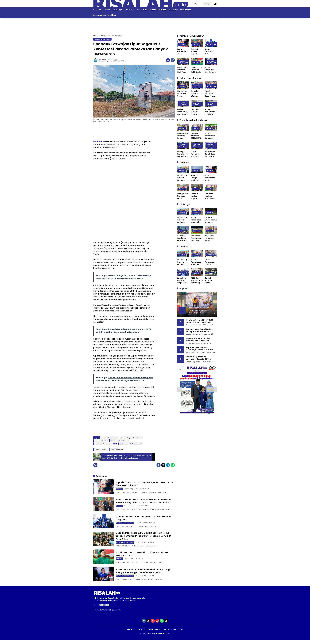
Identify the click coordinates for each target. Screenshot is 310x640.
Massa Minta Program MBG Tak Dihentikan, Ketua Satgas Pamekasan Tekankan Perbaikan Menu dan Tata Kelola (143, 535)
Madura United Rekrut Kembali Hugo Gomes (211, 220)
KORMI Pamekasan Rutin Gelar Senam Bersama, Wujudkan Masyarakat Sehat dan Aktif (196, 220)
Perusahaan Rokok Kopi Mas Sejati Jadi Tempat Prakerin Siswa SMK (210, 154)
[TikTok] (166, 621)
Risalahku (102, 59)
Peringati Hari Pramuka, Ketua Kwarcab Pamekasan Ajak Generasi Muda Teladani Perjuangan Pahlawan (183, 135)
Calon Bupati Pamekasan (132, 438)
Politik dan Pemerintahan (102, 39)
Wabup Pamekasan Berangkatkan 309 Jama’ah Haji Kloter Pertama (183, 154)
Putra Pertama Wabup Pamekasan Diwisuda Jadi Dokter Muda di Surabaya (196, 154)
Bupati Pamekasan (110, 438)
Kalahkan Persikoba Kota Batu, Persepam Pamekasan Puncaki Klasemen (182, 238)
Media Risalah (102, 441)
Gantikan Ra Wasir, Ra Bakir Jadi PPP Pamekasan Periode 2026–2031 (196, 69)
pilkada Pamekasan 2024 (107, 444)
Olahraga (182, 231)
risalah (124, 444)
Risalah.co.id (137, 444)
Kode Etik (141, 629)
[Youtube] (157, 621)
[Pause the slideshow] (209, 389)
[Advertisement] (66, 23)
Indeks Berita (154, 629)
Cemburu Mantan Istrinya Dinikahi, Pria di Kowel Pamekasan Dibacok (196, 112)
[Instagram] (153, 621)
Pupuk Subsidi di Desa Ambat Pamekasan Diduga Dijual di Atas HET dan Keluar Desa (210, 93)
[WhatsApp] (173, 465)
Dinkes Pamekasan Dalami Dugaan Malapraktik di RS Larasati (211, 262)
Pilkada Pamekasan (120, 441)
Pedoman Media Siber (173, 629)
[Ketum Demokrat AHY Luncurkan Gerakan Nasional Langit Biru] (103, 521)
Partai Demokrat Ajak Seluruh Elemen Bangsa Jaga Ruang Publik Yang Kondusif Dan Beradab (143, 571)
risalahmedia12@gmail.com (109, 610)
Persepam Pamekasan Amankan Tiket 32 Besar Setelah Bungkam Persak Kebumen (196, 238)
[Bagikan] (173, 60)
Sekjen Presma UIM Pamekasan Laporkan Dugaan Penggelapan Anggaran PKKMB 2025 (183, 112)
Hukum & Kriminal (196, 85)
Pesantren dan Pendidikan (183, 103)
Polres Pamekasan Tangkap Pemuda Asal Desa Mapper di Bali (211, 112)
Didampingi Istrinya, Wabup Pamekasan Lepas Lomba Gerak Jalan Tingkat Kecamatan (183, 178)
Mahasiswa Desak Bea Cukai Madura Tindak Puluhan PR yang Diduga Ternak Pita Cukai (182, 93)
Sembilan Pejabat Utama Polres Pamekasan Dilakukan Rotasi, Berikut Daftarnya (196, 93)
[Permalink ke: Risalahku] (96, 60)
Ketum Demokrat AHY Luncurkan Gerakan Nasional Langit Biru (209, 51)
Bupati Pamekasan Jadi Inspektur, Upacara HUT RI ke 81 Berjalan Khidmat (183, 51)
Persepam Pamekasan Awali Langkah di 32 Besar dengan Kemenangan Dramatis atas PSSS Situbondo (211, 238)
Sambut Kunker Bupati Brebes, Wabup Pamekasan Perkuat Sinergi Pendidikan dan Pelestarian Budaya (143, 501)
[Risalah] (140, 3)
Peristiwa (119, 489)
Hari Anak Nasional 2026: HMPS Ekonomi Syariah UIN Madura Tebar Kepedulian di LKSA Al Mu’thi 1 (196, 135)
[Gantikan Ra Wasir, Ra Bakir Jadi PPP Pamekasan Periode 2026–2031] (103, 556)
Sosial (181, 273)
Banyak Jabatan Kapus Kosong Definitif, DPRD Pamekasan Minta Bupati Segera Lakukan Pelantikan (210, 280)
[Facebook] (158, 465)
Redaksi (130, 629)
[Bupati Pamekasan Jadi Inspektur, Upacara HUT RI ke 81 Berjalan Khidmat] (103, 486)
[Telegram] (168, 465)
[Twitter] (163, 465)
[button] (208, 4)
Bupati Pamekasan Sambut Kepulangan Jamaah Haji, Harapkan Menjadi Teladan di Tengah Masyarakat (210, 135)
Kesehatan (196, 213)
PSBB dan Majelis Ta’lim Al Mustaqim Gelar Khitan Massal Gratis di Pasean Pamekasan (197, 280)
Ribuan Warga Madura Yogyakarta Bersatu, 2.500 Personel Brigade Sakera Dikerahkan (196, 178)
